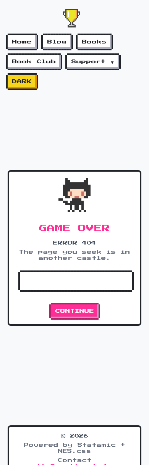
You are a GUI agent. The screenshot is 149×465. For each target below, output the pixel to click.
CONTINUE (74, 311)
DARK (22, 81)
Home (22, 42)
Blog (57, 42)
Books (94, 42)
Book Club (34, 62)
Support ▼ (93, 62)
